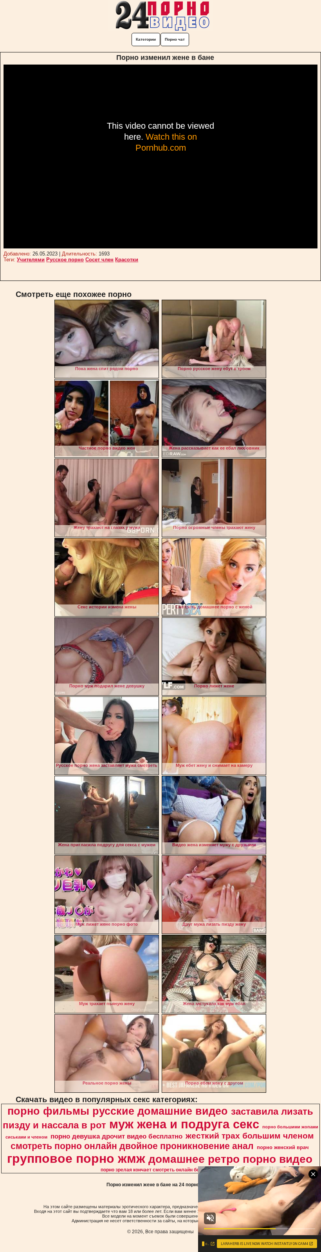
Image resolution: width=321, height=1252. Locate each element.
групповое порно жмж (76, 1158)
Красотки (126, 260)
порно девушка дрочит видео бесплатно (116, 1136)
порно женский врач (283, 1147)
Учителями (31, 260)
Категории (146, 39)
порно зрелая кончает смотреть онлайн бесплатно (159, 1170)
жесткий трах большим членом (250, 1135)
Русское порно (65, 260)
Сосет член (99, 260)
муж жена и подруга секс (184, 1124)
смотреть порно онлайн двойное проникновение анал (132, 1146)
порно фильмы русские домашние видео (117, 1111)
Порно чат (175, 39)
